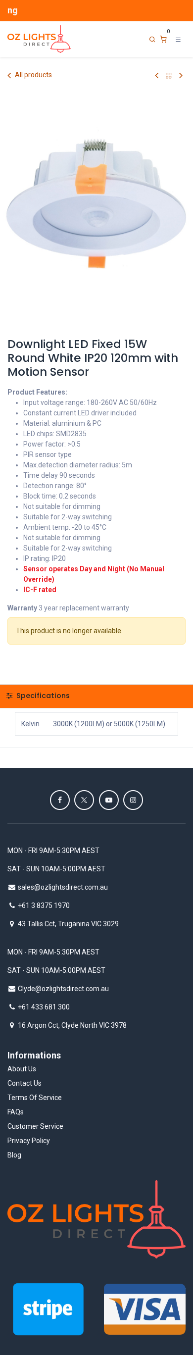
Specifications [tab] (42, 696)
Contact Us (24, 1083)
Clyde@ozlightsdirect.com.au (63, 989)
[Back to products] (169, 75)
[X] (84, 800)
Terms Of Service (34, 1098)
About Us (21, 1069)
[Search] (152, 39)
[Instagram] (133, 800)
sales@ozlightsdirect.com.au (63, 887)
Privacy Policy (28, 1141)
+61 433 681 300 (44, 1007)
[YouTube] (109, 800)
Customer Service (35, 1126)
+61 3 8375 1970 (44, 905)
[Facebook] (60, 800)
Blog (14, 1155)
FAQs (15, 1112)
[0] (163, 39)
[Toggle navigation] (178, 39)
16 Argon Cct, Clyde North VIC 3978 (72, 1025)
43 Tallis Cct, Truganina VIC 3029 (68, 924)
